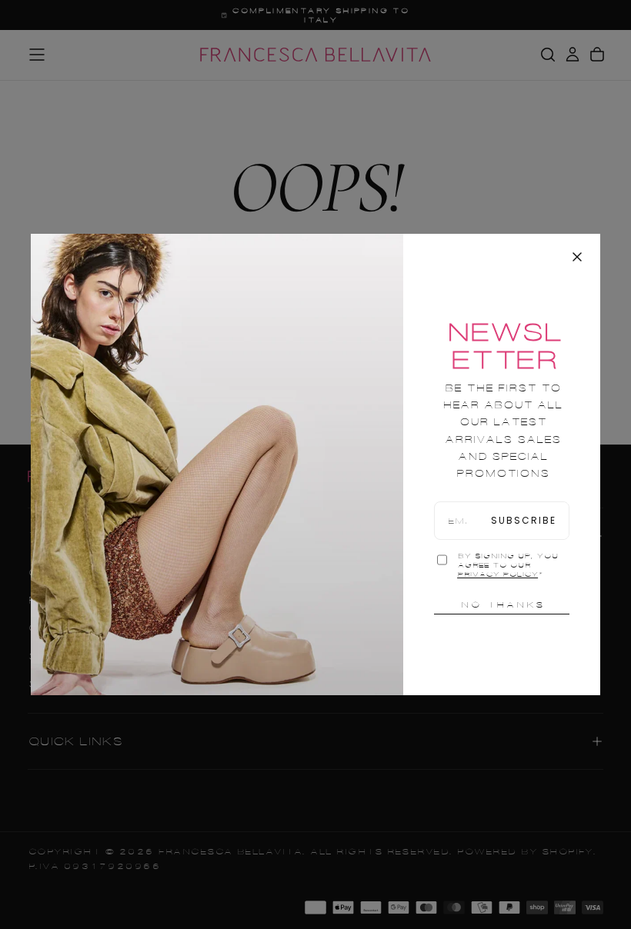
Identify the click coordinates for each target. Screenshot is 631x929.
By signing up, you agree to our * (507, 565)
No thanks (502, 604)
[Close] (577, 256)
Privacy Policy (497, 574)
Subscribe (523, 520)
